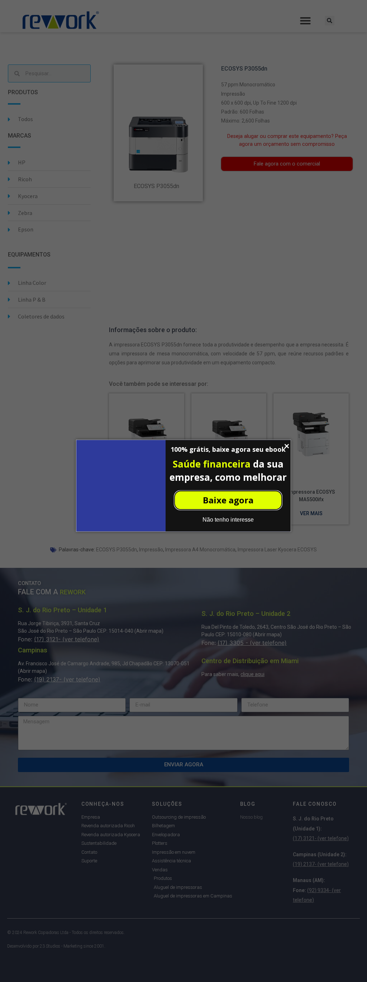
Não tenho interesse (228, 520)
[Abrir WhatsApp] (349, 964)
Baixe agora (228, 500)
